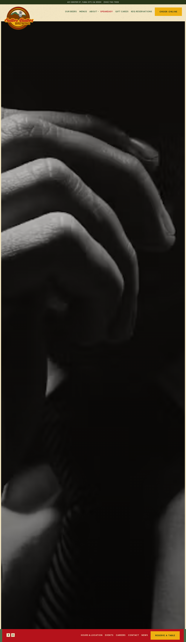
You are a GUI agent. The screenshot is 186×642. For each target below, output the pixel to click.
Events (109, 635)
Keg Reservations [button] (141, 11)
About (93, 11)
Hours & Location (92, 635)
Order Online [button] (168, 11)
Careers (121, 635)
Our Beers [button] (71, 11)
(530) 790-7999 (111, 2)
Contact (133, 635)
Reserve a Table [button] (165, 635)
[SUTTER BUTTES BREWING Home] (19, 18)
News (144, 635)
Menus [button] (83, 11)
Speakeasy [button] (106, 11)
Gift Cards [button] (122, 11)
